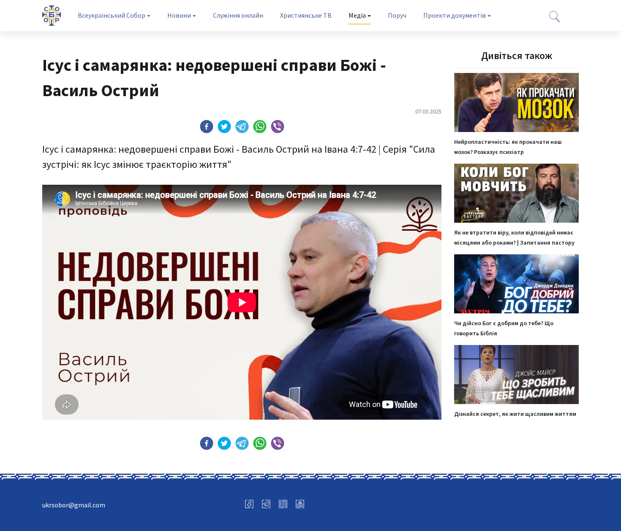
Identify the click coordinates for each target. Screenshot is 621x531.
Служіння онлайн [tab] (238, 15)
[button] (206, 126)
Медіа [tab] (357, 15)
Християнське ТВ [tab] (306, 15)
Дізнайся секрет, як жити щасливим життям (515, 414)
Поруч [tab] (397, 15)
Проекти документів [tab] (454, 15)
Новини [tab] (179, 15)
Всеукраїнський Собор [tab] (111, 15)
